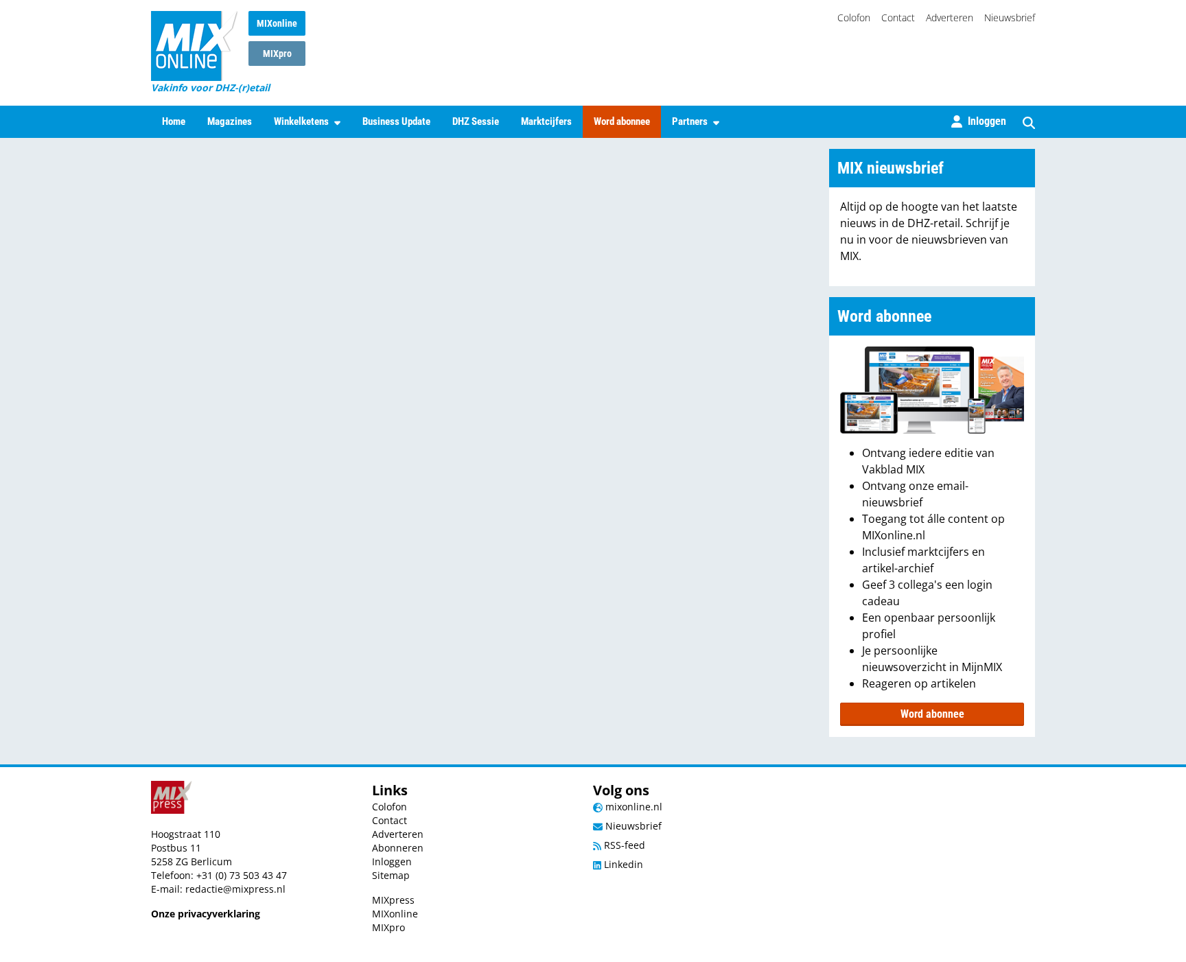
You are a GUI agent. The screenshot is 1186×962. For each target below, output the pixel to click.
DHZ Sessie (475, 121)
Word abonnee (622, 121)
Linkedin (622, 864)
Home (173, 121)
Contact (898, 17)
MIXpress (393, 899)
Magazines (229, 121)
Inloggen (392, 861)
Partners (690, 121)
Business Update (396, 121)
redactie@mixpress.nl (235, 888)
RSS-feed (623, 845)
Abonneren (397, 847)
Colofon (853, 17)
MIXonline (277, 23)
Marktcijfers (546, 121)
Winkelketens (301, 121)
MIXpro (277, 53)
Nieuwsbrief (1009, 17)
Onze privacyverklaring (205, 913)
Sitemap (391, 875)
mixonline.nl (632, 806)
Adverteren (949, 17)
